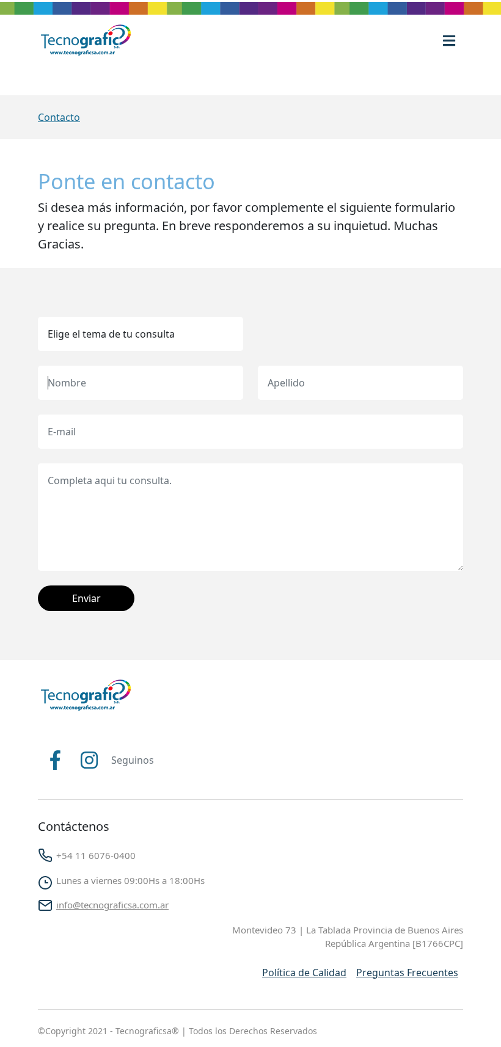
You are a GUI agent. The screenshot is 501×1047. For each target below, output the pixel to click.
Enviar (86, 598)
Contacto (59, 117)
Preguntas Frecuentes (407, 972)
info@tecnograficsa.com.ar (112, 905)
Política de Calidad (304, 972)
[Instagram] (89, 760)
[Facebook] (55, 760)
